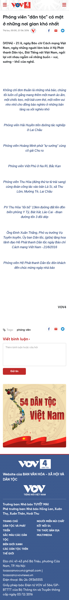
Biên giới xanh (12, 544)
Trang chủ (10, 521)
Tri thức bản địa (48, 530)
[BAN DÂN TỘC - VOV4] (20, 5)
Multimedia (44, 535)
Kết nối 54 (44, 526)
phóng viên (24, 330)
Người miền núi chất (50, 521)
